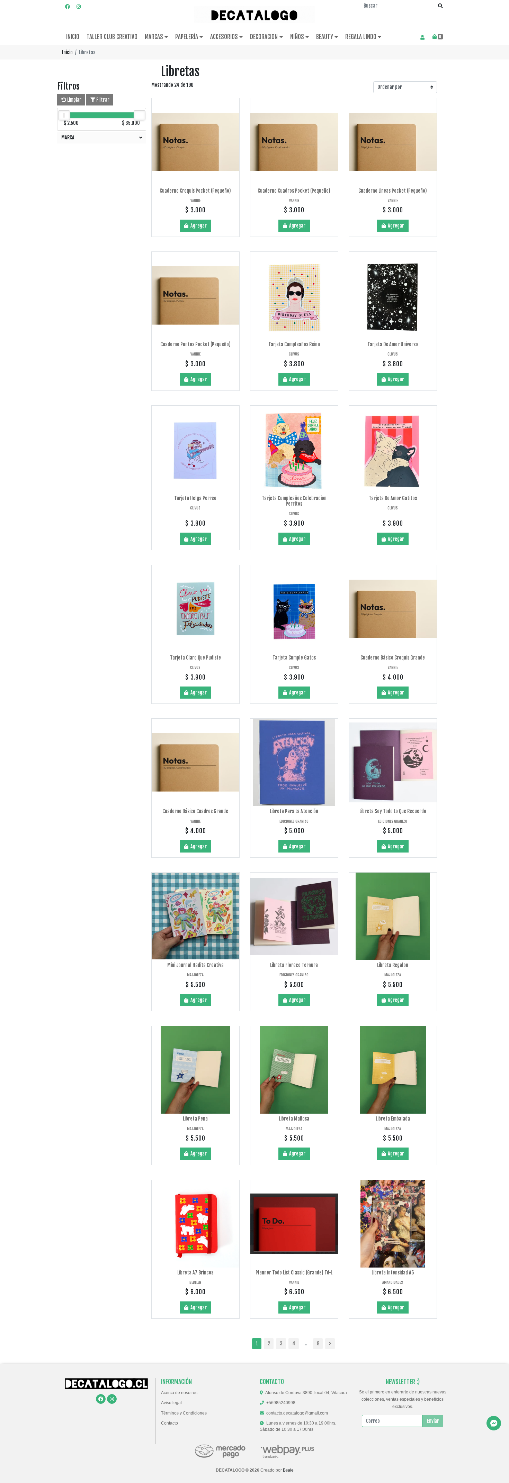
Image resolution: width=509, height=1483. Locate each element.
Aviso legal (171, 1402)
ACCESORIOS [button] (224, 36)
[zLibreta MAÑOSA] (294, 1070)
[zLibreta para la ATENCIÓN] (294, 762)
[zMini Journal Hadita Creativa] (195, 916)
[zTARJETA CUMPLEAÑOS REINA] (294, 295)
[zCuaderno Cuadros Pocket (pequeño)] (294, 142)
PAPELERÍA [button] (186, 36)
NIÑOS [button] (297, 36)
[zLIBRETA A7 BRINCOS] (195, 1224)
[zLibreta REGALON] (393, 916)
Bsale (288, 1470)
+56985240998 (280, 1402)
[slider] (64, 115)
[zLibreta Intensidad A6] (393, 1224)
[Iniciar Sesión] (422, 37)
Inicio (67, 52)
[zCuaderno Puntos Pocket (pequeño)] (195, 295)
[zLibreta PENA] (195, 1070)
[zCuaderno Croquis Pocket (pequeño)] (195, 142)
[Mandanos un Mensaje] (493, 1423)
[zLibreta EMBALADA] (393, 1070)
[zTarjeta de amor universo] (393, 295)
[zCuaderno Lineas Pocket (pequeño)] (393, 142)
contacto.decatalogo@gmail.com (297, 1413)
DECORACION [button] (264, 36)
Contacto (169, 1423)
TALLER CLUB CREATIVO (112, 36)
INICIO (72, 36)
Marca (67, 137)
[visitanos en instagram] (78, 6)
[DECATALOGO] (254, 14)
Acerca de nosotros (179, 1392)
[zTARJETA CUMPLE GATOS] (294, 609)
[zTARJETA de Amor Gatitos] (393, 449)
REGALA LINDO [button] (360, 36)
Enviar (433, 1421)
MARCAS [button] (154, 36)
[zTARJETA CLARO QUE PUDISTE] (195, 609)
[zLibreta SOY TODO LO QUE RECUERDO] (393, 762)
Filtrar (102, 100)
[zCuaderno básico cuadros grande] (195, 762)
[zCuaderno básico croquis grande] (393, 609)
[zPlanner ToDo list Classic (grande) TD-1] (294, 1224)
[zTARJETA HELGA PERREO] (195, 449)
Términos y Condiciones (184, 1413)
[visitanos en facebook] (67, 6)
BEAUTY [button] (324, 36)
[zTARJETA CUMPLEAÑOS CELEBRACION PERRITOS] (294, 449)
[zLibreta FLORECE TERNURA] (294, 916)
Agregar (198, 226)
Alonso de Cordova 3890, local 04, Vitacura (306, 1392)
